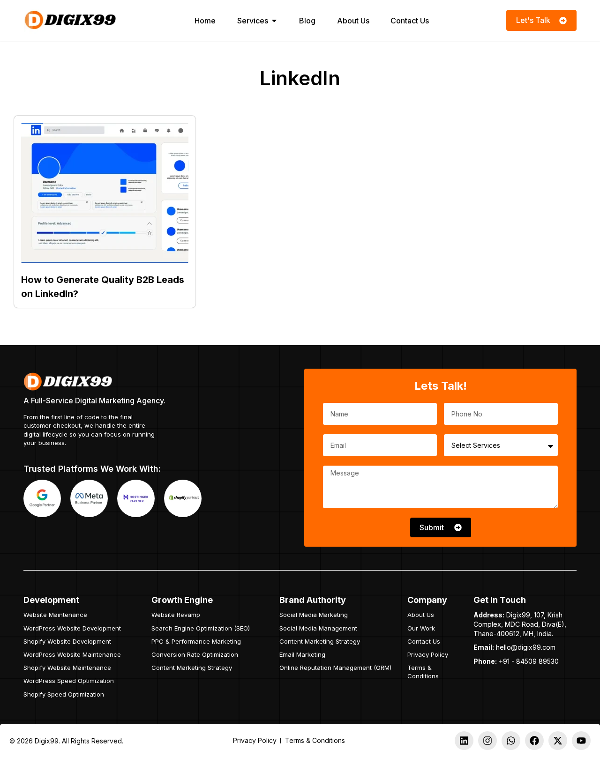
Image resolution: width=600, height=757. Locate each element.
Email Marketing (302, 654)
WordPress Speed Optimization (68, 680)
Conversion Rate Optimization (194, 654)
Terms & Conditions (423, 672)
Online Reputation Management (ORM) (335, 667)
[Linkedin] (464, 740)
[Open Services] (274, 20)
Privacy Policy (427, 654)
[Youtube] (581, 740)
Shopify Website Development (67, 641)
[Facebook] (534, 740)
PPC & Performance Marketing (196, 641)
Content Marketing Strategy (191, 667)
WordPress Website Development (72, 628)
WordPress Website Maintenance (72, 654)
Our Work (421, 628)
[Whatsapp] (511, 740)
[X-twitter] (557, 740)
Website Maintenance (55, 614)
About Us (420, 614)
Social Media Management (318, 628)
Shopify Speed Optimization (63, 694)
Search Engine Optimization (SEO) (200, 628)
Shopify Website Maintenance (67, 667)
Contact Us (423, 641)
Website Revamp (175, 614)
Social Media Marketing (313, 614)
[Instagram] (487, 740)
